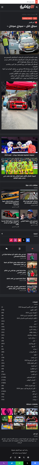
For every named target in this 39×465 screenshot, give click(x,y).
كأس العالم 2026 (32, 363)
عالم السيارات (33, 352)
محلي (33, 391)
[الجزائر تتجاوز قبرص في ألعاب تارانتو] (32, 281)
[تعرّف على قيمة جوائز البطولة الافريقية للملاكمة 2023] (32, 419)
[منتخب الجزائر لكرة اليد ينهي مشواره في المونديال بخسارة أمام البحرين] (7, 426)
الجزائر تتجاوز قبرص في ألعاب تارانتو (16, 278)
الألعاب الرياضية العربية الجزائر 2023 (27, 318)
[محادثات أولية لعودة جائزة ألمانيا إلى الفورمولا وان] (29, 195)
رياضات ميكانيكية (26, 14)
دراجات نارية (31, 338)
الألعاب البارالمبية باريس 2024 (28, 315)
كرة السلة (34, 366)
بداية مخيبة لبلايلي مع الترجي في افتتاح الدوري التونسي (20, 2)
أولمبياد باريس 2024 (31, 312)
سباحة (35, 349)
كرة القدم (34, 374)
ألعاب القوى (33, 310)
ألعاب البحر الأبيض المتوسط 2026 (27, 307)
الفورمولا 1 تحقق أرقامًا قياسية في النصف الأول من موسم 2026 (10, 223)
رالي (35, 18)
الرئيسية (33, 14)
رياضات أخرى (33, 329)
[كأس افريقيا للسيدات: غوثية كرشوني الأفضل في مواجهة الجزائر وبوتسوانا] (32, 411)
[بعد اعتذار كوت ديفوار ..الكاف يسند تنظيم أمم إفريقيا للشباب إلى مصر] (19, 419)
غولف (35, 354)
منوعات (35, 399)
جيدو (35, 324)
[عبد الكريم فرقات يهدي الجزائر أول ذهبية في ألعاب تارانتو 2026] (32, 264)
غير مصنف (34, 357)
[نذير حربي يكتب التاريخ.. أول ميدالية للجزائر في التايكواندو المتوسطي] (32, 256)
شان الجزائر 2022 (30, 385)
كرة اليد (34, 394)
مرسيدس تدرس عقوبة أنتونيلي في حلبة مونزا (29, 222)
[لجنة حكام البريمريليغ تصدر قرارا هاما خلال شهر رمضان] (7, 411)
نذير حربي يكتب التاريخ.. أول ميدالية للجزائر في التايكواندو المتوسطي (14, 255)
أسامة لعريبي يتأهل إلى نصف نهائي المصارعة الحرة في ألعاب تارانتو (16, 287)
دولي (34, 383)
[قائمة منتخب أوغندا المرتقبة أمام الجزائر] (32, 426)
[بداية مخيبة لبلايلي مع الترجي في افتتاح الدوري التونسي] (32, 273)
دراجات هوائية (33, 326)
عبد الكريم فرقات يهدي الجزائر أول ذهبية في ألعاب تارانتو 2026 (15, 263)
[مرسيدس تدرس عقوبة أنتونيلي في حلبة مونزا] (29, 214)
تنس (35, 321)
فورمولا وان (32, 343)
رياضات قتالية (33, 332)
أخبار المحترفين (31, 377)
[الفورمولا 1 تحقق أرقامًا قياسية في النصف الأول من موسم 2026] (10, 214)
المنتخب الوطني (31, 380)
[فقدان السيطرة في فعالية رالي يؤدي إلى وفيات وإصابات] (19, 426)
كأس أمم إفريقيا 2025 (31, 360)
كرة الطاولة (33, 371)
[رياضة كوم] (27, 7)
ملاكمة (35, 396)
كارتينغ (33, 346)
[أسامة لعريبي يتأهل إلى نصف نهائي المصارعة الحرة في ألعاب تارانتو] (32, 289)
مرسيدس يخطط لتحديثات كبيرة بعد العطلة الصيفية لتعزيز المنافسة (10, 203)
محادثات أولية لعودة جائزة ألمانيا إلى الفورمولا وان (30, 202)
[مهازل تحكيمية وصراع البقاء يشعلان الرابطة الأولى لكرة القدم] (7, 419)
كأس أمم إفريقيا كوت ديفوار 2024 (26, 388)
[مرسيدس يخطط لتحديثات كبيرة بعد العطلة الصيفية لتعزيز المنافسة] (10, 195)
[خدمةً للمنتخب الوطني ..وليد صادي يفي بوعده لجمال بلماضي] (19, 411)
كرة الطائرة (33, 368)
